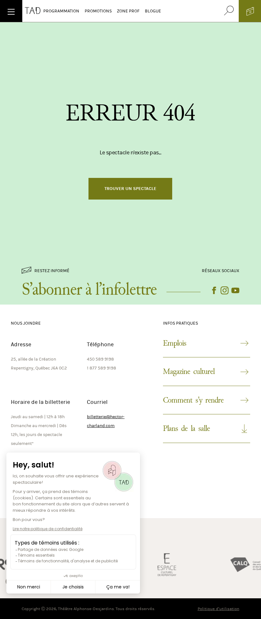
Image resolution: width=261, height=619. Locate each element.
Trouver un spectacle (130, 188)
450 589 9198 (100, 359)
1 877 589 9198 (101, 368)
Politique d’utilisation (218, 609)
